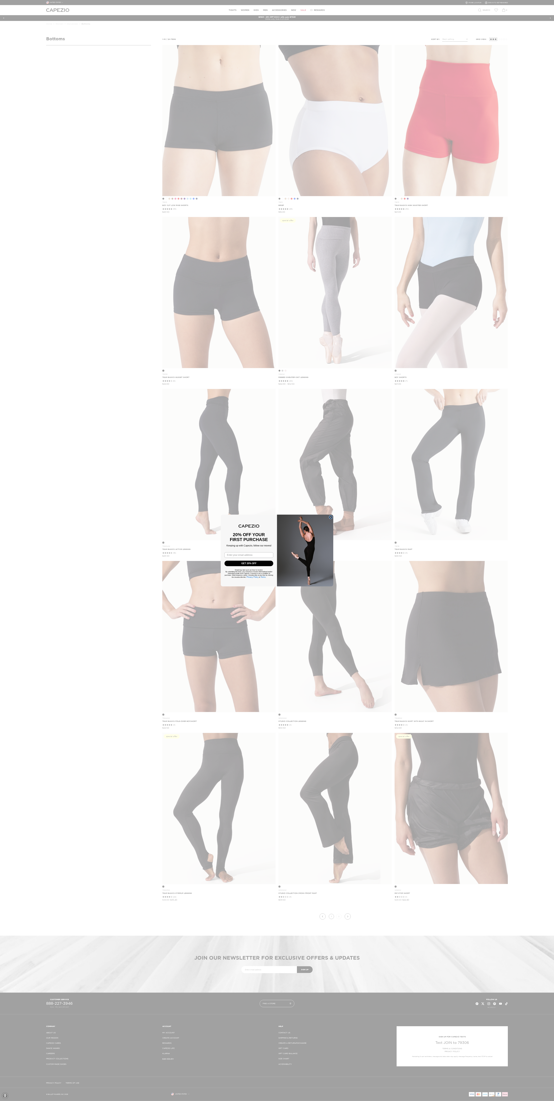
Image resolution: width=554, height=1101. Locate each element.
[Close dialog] (330, 517)
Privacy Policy (253, 577)
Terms (263, 577)
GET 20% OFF (249, 563)
